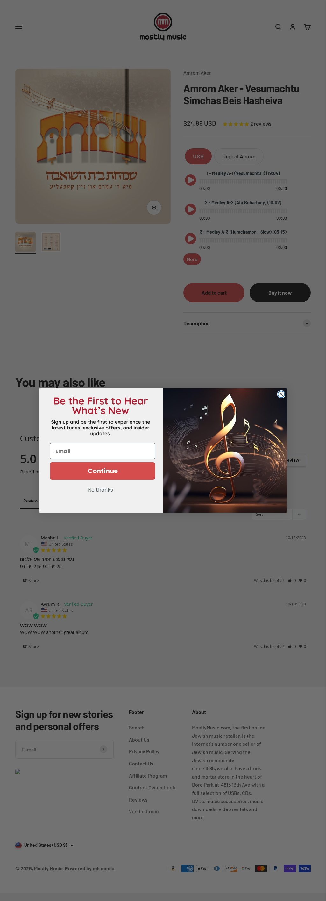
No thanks (100, 490)
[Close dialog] (281, 394)
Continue (103, 470)
